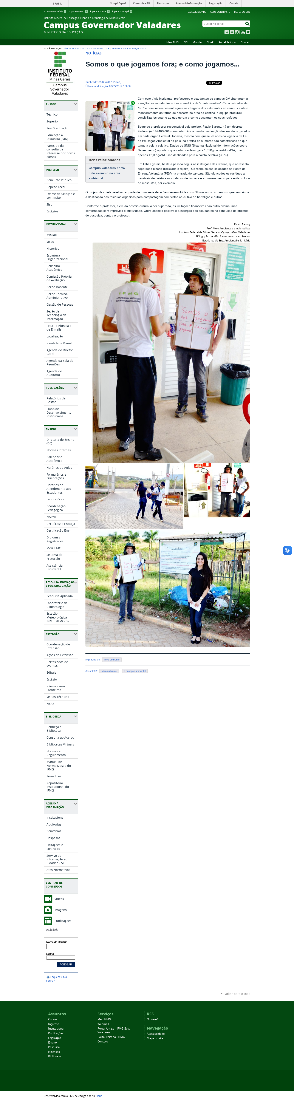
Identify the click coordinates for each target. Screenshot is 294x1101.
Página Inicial (71, 48)
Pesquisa (54, 1047)
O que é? (152, 1019)
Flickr (232, 32)
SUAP (210, 42)
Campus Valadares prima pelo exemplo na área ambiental (107, 173)
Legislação (54, 1038)
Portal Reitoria (227, 42)
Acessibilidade (197, 11)
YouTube (243, 32)
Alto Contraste (220, 11)
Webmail (103, 1024)
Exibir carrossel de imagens (126, 103)
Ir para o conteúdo (55, 11)
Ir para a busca (99, 11)
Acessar (51, 929)
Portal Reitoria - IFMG (111, 1037)
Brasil (57, 3)
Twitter (248, 32)
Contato (245, 42)
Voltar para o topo (237, 994)
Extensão (54, 1052)
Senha (50, 954)
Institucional (56, 1028)
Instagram (237, 32)
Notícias (87, 48)
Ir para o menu (78, 11)
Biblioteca (54, 1056)
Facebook (226, 32)
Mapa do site (242, 11)
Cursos (52, 1019)
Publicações (62, 921)
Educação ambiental (134, 671)
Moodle (197, 42)
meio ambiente (111, 659)
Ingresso (53, 1024)
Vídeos (59, 899)
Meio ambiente (109, 671)
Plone (99, 1096)
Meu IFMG (172, 42)
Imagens (60, 910)
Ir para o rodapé (122, 11)
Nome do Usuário (56, 942)
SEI (185, 42)
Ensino (52, 1042)
